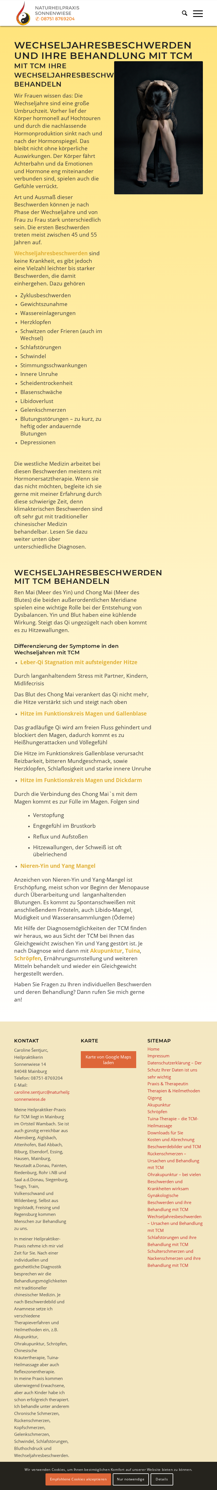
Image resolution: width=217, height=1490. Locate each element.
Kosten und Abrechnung (170, 1139)
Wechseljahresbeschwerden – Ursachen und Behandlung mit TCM (175, 1223)
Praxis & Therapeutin (167, 1083)
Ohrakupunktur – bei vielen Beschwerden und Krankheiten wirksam (174, 1181)
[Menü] (195, 13)
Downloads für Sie (165, 1132)
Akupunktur (106, 950)
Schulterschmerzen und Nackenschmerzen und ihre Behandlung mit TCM (174, 1258)
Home (153, 1049)
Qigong (154, 1098)
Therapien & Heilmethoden (173, 1090)
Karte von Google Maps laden (108, 1059)
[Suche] (181, 13)
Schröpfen (27, 958)
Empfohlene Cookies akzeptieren (78, 1479)
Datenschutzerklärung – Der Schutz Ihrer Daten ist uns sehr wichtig (174, 1070)
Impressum (158, 1055)
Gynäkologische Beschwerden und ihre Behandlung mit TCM (169, 1202)
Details (162, 1479)
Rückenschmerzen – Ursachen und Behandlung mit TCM (173, 1160)
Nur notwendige (130, 1479)
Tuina (132, 950)
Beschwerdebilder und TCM (174, 1146)
